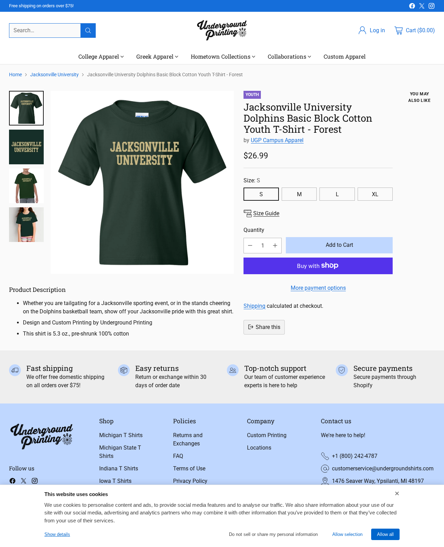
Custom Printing (267, 435)
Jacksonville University (54, 74)
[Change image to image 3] (26, 185)
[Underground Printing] (222, 30)
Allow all (385, 534)
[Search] (88, 30)
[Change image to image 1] (26, 108)
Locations (259, 447)
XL (375, 194)
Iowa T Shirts (115, 481)
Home (15, 74)
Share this (268, 326)
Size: (252, 180)
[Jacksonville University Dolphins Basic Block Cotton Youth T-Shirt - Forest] (142, 182)
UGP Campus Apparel (277, 140)
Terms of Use (189, 468)
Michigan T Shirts (121, 435)
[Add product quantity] (275, 245)
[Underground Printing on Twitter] (421, 7)
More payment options (318, 287)
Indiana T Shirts (118, 468)
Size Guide (266, 213)
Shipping (254, 305)
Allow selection (347, 534)
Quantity (254, 230)
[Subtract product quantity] (250, 245)
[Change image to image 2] (26, 147)
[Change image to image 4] (26, 224)
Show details (57, 534)
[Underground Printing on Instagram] (431, 7)
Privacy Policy (190, 481)
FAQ (178, 456)
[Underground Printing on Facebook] (412, 7)
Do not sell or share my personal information (273, 534)
